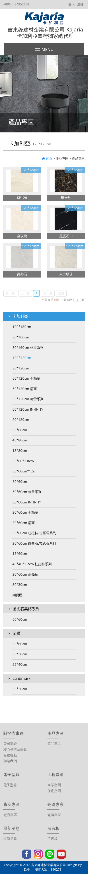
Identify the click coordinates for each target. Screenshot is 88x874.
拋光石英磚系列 (25, 608)
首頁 (49, 158)
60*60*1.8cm (23, 461)
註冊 (80, 4)
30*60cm (19, 644)
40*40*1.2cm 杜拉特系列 (32, 564)
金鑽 (16, 633)
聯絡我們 (10, 761)
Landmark (21, 678)
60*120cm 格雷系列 (28, 399)
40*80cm (19, 440)
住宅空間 (54, 790)
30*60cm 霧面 (23, 522)
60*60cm (19, 481)
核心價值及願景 (15, 749)
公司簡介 (10, 743)
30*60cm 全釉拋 (25, 512)
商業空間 (54, 785)
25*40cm (19, 664)
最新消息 (10, 838)
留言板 (52, 838)
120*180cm (21, 326)
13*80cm (19, 450)
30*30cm (19, 584)
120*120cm (21, 357)
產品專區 (54, 743)
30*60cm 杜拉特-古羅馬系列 (34, 533)
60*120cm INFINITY (27, 409)
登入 (71, 4)
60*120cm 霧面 (24, 388)
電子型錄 (10, 785)
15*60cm (19, 553)
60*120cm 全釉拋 (26, 378)
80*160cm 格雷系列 (28, 347)
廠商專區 (10, 814)
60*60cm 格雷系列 (27, 491)
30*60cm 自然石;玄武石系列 (34, 543)
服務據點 (10, 755)
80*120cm (20, 368)
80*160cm (20, 337)
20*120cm (20, 419)
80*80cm (19, 430)
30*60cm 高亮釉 (25, 574)
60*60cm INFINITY (26, 502)
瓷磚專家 (54, 814)
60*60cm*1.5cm (25, 471)
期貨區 (17, 595)
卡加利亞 (20, 316)
